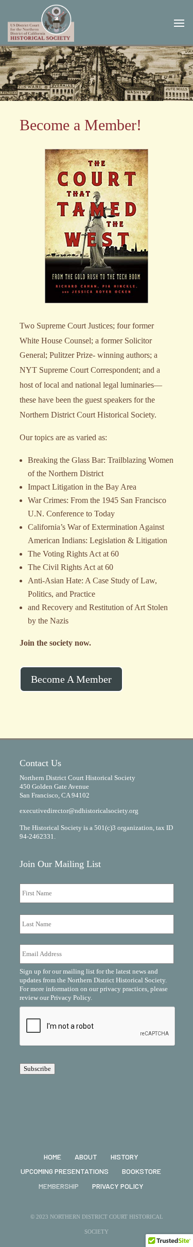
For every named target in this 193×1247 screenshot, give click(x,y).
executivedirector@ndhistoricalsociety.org (79, 811)
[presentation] (98, 1027)
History (124, 1156)
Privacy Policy (70, 997)
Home (52, 1156)
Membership (59, 1186)
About (86, 1156)
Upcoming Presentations (65, 1171)
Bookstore (141, 1171)
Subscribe (37, 1068)
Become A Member (71, 679)
